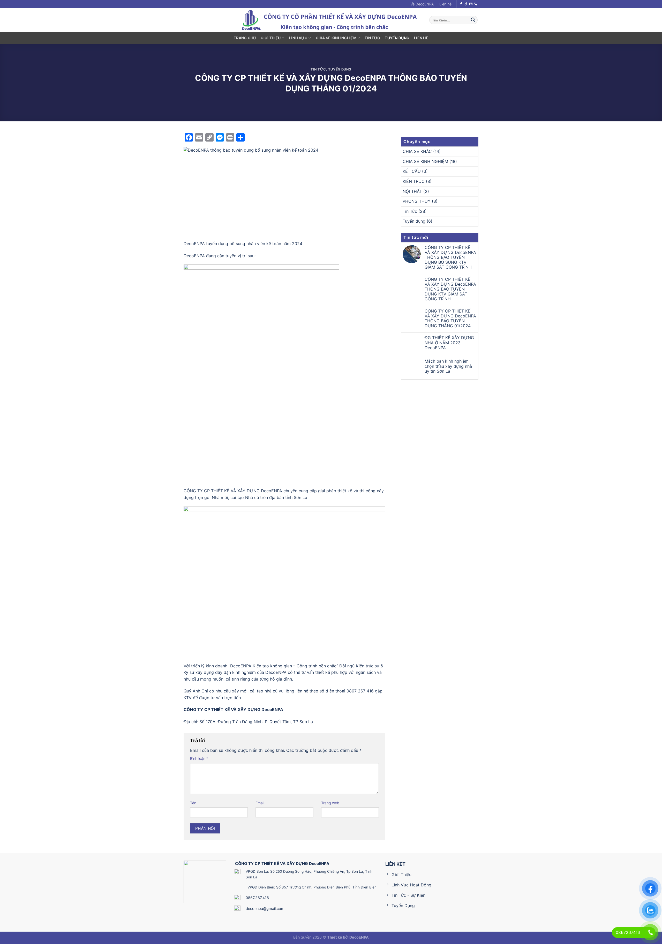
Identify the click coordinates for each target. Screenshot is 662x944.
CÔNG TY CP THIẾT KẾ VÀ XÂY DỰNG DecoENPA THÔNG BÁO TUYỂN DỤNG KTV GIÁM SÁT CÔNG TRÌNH (450, 289)
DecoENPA (359, 937)
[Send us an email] (470, 4)
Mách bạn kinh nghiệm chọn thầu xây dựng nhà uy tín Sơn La (448, 366)
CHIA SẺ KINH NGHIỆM (336, 38)
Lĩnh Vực (298, 38)
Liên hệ (445, 4)
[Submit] (473, 20)
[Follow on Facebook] (461, 4)
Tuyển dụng (397, 38)
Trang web (330, 803)
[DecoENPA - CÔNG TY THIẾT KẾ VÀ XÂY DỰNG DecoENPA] (331, 20)
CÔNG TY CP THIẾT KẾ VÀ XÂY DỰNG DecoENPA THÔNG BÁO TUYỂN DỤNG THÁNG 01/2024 (450, 319)
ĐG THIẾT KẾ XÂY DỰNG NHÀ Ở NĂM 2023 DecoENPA (449, 342)
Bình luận (199, 758)
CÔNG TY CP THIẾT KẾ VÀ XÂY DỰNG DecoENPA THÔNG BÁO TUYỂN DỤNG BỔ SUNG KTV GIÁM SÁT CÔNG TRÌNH (450, 257)
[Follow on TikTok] (466, 4)
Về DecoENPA (422, 4)
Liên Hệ (421, 38)
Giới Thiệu (271, 38)
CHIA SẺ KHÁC (417, 151)
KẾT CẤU (412, 171)
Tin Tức (372, 38)
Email (259, 803)
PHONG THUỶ (417, 201)
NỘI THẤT (412, 191)
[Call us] (475, 4)
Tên (193, 803)
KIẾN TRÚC (414, 181)
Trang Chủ (245, 38)
